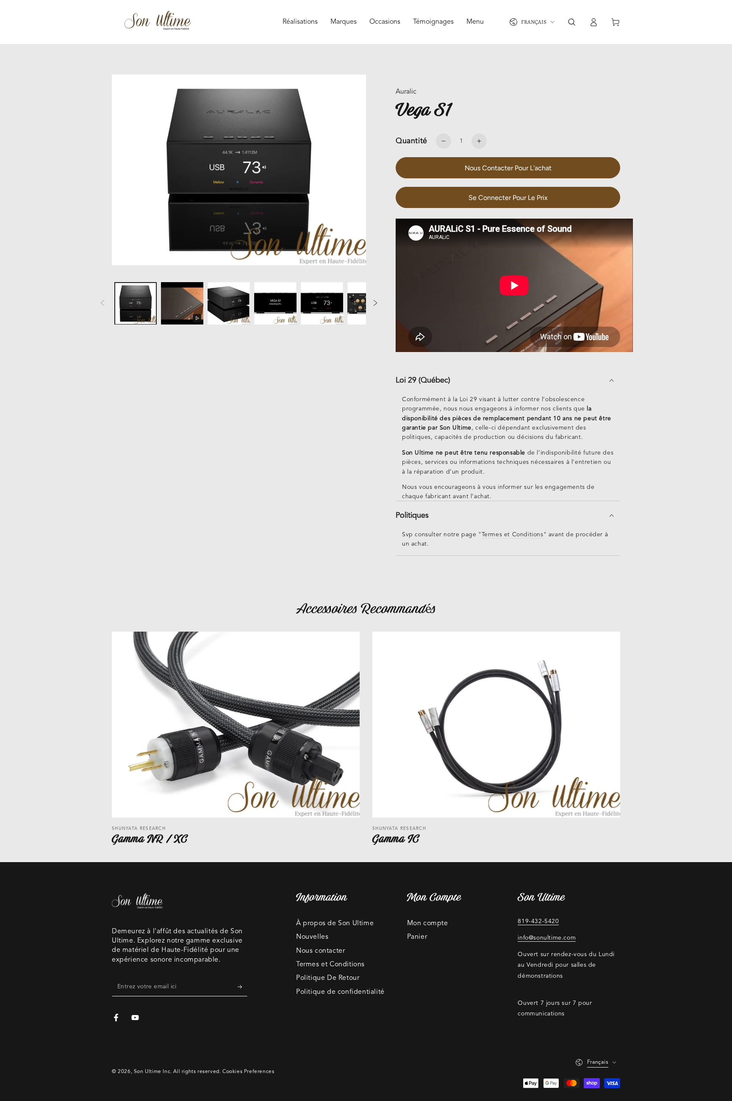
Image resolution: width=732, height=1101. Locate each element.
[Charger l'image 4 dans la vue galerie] (322, 303)
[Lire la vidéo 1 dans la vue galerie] (182, 303)
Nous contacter (320, 951)
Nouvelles (312, 937)
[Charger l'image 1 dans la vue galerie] (135, 303)
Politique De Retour (327, 978)
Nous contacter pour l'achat (508, 168)
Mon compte (427, 923)
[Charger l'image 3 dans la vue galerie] (275, 303)
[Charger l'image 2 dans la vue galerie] (229, 303)
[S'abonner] (242, 986)
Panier (417, 937)
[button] (571, 22)
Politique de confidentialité (340, 992)
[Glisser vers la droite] (375, 303)
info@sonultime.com (547, 938)
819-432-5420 (538, 921)
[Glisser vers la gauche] (102, 303)
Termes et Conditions (512, 535)
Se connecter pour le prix (508, 198)
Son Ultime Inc (152, 1071)
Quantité (411, 141)
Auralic (406, 92)
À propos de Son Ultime (335, 923)
